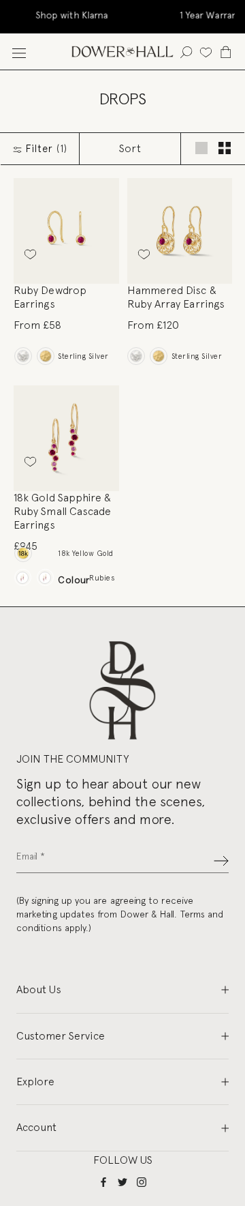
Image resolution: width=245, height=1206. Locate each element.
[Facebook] (103, 1181)
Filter (44, 149)
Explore (35, 1081)
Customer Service (60, 1035)
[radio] (22, 356)
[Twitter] (122, 1181)
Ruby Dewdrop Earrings (50, 297)
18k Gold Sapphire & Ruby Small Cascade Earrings (63, 511)
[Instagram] (141, 1181)
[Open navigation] (19, 51)
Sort (130, 148)
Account (36, 1127)
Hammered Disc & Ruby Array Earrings (176, 297)
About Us (38, 989)
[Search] (186, 51)
